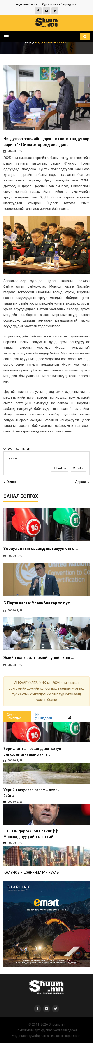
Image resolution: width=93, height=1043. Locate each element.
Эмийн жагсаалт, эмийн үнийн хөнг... (38, 657)
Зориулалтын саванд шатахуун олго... (40, 548)
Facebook (61, 468)
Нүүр (28, 42)
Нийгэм (25, 448)
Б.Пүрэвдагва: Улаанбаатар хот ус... (38, 603)
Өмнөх (11, 482)
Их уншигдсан (43, 716)
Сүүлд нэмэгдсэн (15, 716)
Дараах (81, 482)
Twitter (80, 468)
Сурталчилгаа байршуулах (59, 4)
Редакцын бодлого (27, 4)
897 (9, 448)
